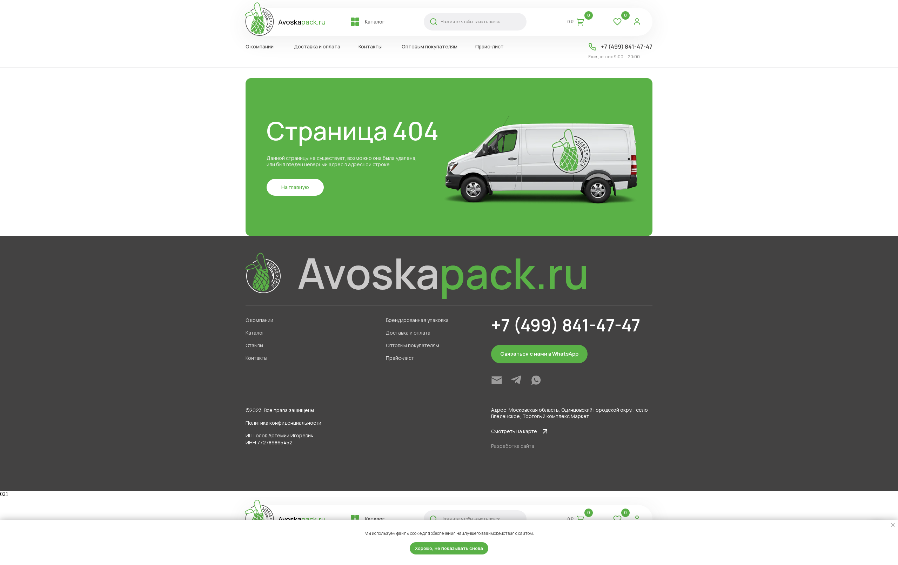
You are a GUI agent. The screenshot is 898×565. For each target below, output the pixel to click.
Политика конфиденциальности (283, 422)
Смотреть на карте (514, 431)
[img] (496, 380)
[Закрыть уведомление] (892, 525)
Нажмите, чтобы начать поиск (470, 22)
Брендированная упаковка (417, 320)
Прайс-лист (400, 358)
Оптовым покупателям (412, 345)
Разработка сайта (512, 446)
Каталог (255, 332)
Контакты (256, 358)
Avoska (302, 22)
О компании (259, 320)
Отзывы (254, 345)
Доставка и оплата (408, 332)
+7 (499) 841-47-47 (626, 47)
